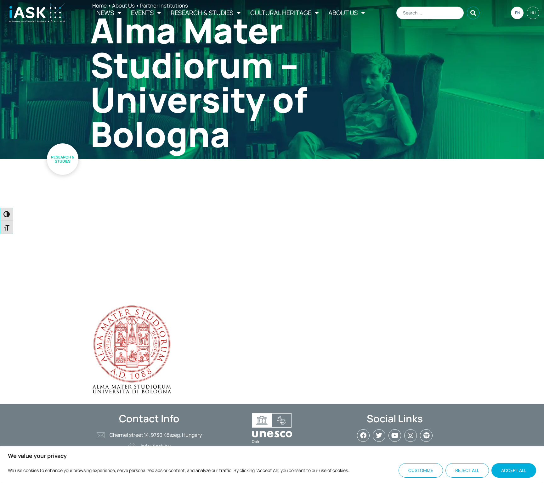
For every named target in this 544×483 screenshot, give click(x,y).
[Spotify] (426, 435)
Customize (420, 470)
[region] (272, 464)
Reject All (467, 470)
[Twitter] (379, 435)
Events (142, 12)
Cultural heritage (280, 12)
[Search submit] (473, 13)
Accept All (513, 470)
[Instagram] (410, 435)
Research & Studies (202, 12)
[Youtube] (394, 435)
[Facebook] (363, 435)
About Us (343, 12)
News (105, 12)
